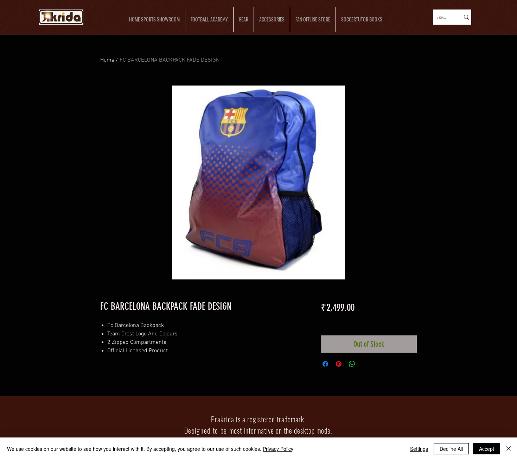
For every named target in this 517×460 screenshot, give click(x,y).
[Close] (508, 448)
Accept (486, 448)
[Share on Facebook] (325, 364)
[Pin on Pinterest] (338, 364)
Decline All (451, 448)
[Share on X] (365, 364)
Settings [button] (419, 448)
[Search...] (465, 17)
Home (107, 60)
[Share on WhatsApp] (352, 364)
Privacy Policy (278, 448)
